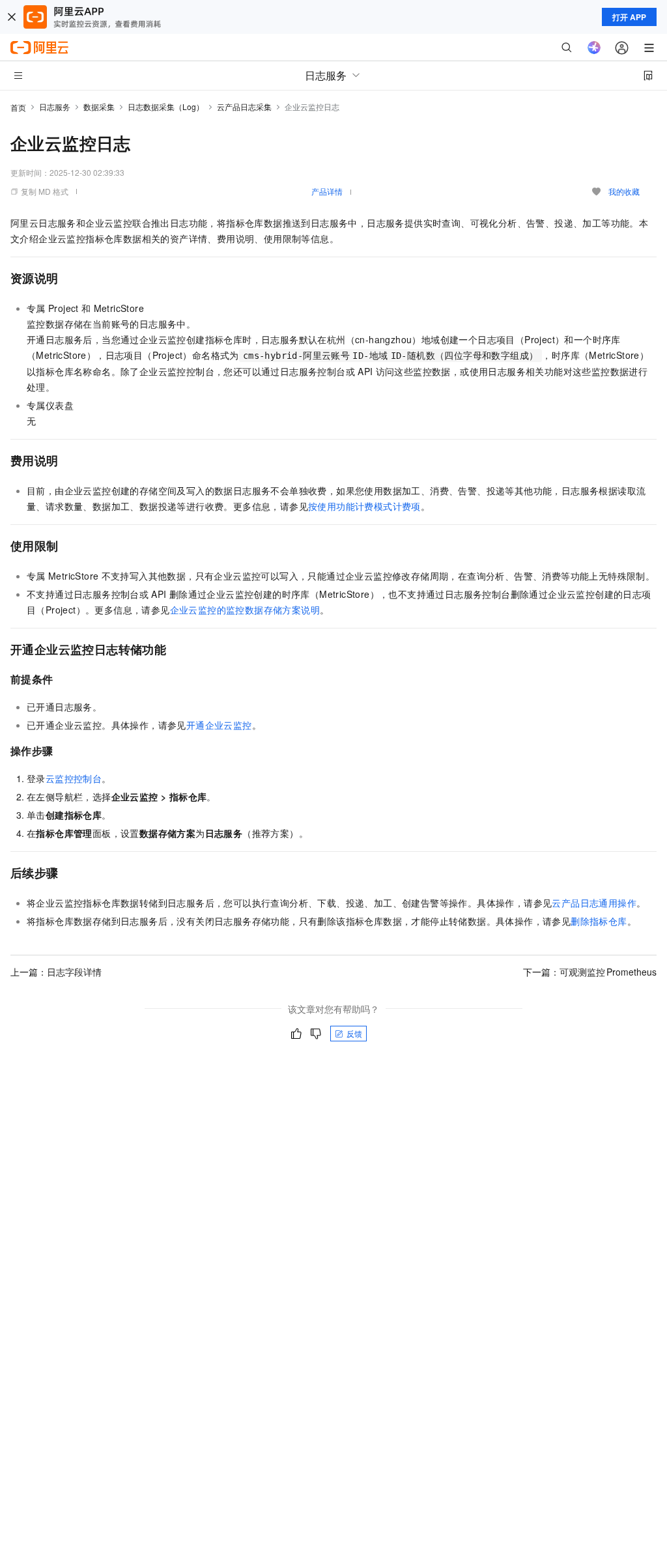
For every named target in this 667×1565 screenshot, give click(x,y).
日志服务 (54, 106)
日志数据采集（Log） (166, 106)
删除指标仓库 (599, 920)
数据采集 (99, 106)
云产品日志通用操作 (594, 902)
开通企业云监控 (219, 724)
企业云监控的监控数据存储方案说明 (245, 609)
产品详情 (327, 191)
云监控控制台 (74, 778)
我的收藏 (624, 191)
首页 (18, 107)
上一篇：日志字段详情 (56, 971)
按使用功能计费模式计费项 (364, 506)
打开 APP (629, 17)
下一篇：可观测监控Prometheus (590, 971)
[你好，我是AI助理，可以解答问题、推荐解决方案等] (594, 47)
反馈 (354, 1033)
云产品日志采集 (244, 106)
